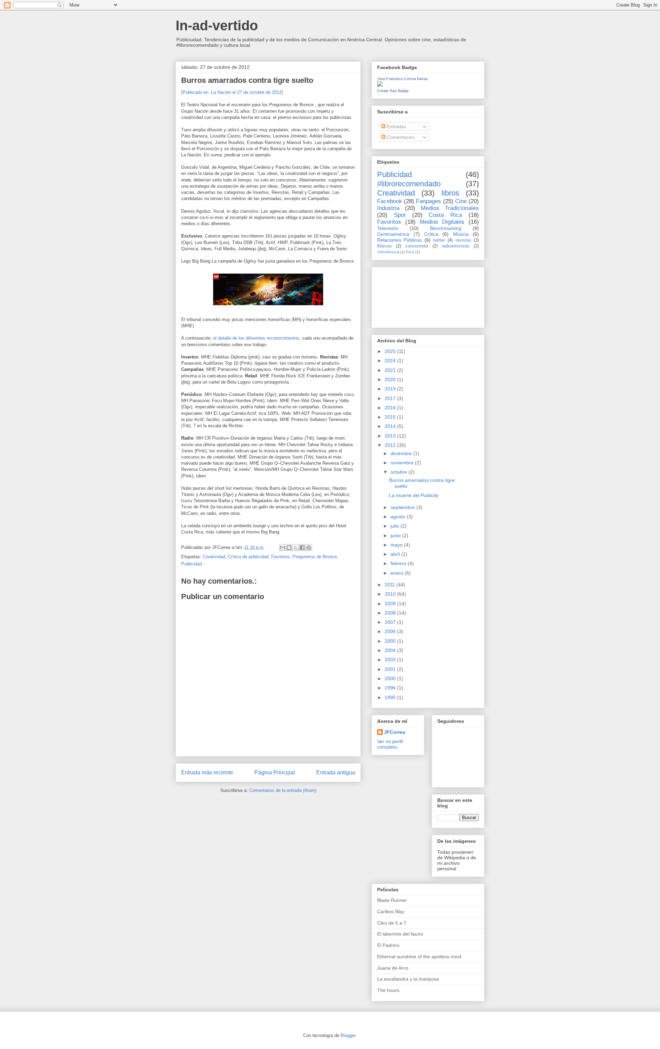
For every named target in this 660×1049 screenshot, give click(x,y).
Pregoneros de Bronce (315, 556)
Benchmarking (445, 228)
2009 (391, 603)
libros (450, 193)
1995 (391, 697)
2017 (391, 398)
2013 (391, 436)
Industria (388, 208)
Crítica (431, 234)
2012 (391, 445)
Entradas (395, 126)
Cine (461, 201)
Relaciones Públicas (399, 240)
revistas (463, 240)
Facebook (389, 201)
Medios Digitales (442, 222)
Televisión (387, 228)
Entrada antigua (335, 772)
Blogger (348, 1035)
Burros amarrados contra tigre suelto (247, 80)
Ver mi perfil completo (390, 744)
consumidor (416, 246)
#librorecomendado (409, 183)
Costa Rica (445, 215)
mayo (397, 545)
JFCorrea (394, 732)
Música (461, 234)
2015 (391, 417)
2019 (391, 388)
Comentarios (400, 137)
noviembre (402, 462)
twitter (439, 240)
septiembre (403, 507)
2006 (391, 631)
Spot (400, 215)
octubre (399, 472)
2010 (391, 594)
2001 (391, 669)
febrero (399, 563)
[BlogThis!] (289, 547)
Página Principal (274, 772)
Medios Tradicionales (450, 208)
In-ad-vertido (217, 25)
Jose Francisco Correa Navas (402, 79)
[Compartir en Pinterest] (308, 547)
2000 (391, 678)
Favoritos (280, 556)
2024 (391, 360)
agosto (398, 516)
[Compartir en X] (295, 547)
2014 (391, 426)
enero (397, 573)
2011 (390, 584)
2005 (391, 641)
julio (395, 526)
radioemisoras (456, 246)
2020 (391, 379)
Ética (410, 252)
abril (395, 554)
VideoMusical (388, 252)
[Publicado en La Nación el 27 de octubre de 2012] (232, 92)
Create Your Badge (393, 91)
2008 (391, 613)
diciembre (401, 453)
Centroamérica (393, 234)
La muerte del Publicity (414, 495)
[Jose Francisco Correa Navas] (380, 85)
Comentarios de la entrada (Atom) (282, 790)
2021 (391, 370)
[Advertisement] (408, 295)
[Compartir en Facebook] (302, 547)
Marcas (384, 246)
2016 (391, 407)
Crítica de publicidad (248, 556)
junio (396, 535)
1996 (391, 688)
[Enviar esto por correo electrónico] (282, 547)
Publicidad (191, 563)
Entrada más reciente (207, 772)
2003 (391, 659)
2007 (391, 622)
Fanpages (428, 201)
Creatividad (214, 556)
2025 (391, 351)
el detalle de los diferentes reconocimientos (256, 338)
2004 (391, 650)
